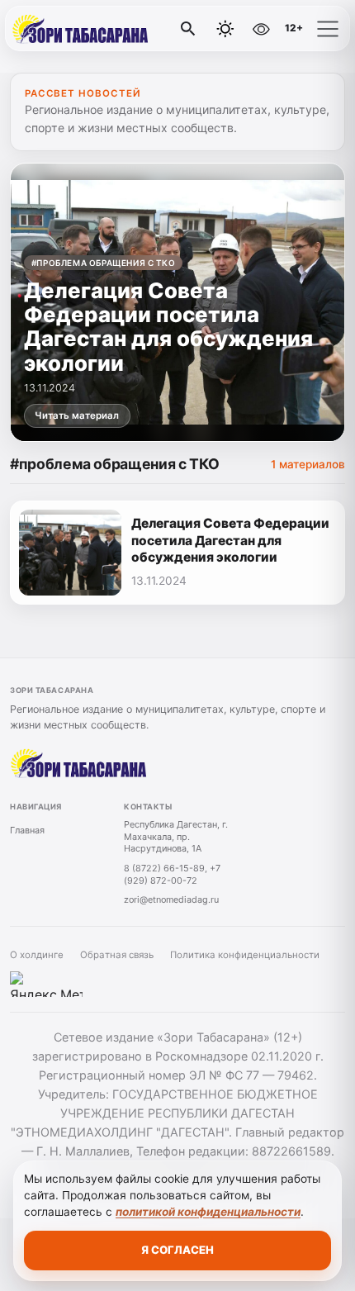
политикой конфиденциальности (208, 1211)
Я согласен (177, 1249)
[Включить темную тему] (225, 29)
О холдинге (37, 955)
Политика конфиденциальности (245, 955)
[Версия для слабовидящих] (261, 29)
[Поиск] (188, 29)
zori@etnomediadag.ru (171, 899)
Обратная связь (117, 955)
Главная (27, 830)
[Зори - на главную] (81, 29)
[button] (327, 29)
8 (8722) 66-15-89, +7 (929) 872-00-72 (172, 874)
